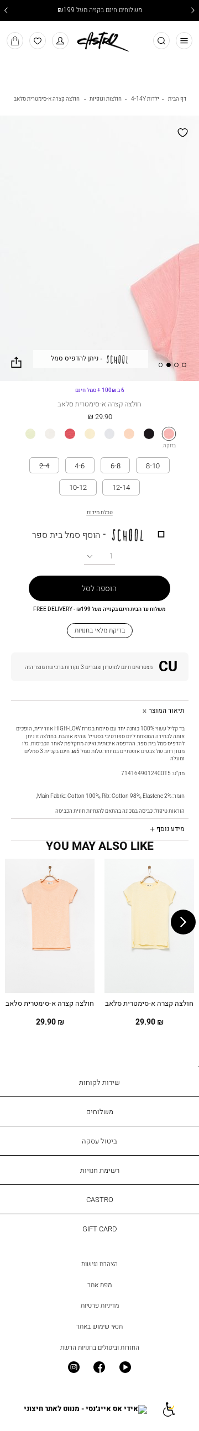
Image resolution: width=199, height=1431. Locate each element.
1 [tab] (184, 365)
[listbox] (99, 433)
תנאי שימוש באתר (99, 1326)
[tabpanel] (99, 248)
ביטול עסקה (99, 1141)
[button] (60, 40)
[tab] (99, 711)
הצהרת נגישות (99, 1264)
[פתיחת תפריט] (184, 40)
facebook (100, 1367)
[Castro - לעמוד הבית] (99, 40)
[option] (169, 433)
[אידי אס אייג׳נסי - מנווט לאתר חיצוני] (85, 1409)
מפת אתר (99, 1285)
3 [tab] (168, 365)
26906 (99, 390)
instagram (74, 1367)
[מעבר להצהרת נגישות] (168, 1409)
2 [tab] (176, 365)
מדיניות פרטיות (100, 1305)
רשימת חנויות (99, 1170)
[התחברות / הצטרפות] (99, 666)
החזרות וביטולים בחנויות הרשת (99, 1347)
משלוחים (99, 1111)
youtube (125, 1367)
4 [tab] (161, 365)
